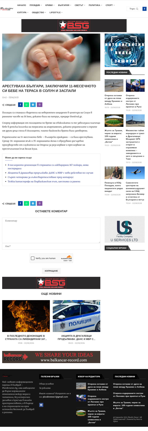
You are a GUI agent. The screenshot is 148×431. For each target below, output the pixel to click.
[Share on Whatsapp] (26, 104)
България (63, 5)
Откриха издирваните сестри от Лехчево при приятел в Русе (133, 101)
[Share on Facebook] (20, 104)
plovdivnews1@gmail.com (55, 397)
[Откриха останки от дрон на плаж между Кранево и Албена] (114, 85)
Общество (38, 12)
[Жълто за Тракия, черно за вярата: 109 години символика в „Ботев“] (114, 120)
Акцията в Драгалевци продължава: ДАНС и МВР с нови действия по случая (50, 172)
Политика (94, 5)
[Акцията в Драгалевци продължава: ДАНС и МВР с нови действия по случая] (76, 316)
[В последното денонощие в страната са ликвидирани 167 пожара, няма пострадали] (26, 316)
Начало (21, 5)
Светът (79, 5)
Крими (49, 5)
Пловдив (35, 5)
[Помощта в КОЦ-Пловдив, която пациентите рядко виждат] (114, 172)
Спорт (109, 5)
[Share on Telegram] (33, 104)
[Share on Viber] (39, 104)
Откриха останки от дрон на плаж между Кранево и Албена (113, 99)
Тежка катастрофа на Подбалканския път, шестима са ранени (44, 181)
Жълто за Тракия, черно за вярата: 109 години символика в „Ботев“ (114, 136)
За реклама (45, 388)
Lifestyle (55, 12)
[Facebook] (145, 9)
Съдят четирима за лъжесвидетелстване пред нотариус (41, 177)
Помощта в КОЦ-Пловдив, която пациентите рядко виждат (114, 187)
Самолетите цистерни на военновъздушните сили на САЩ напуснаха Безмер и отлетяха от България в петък (135, 191)
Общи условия (46, 384)
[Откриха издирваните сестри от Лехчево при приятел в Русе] (135, 85)
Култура (21, 12)
